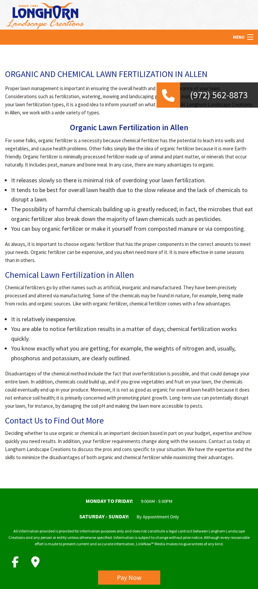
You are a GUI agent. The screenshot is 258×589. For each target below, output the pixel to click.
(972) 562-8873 (219, 95)
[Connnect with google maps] (35, 562)
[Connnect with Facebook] (15, 562)
